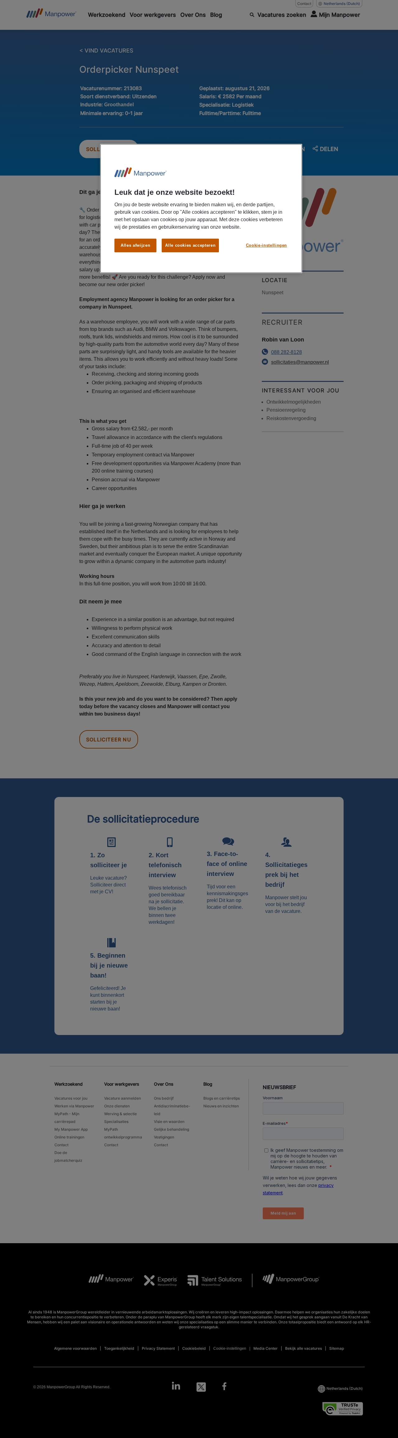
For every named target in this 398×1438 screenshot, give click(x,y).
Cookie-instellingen (266, 245)
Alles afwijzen (135, 245)
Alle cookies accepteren (190, 245)
